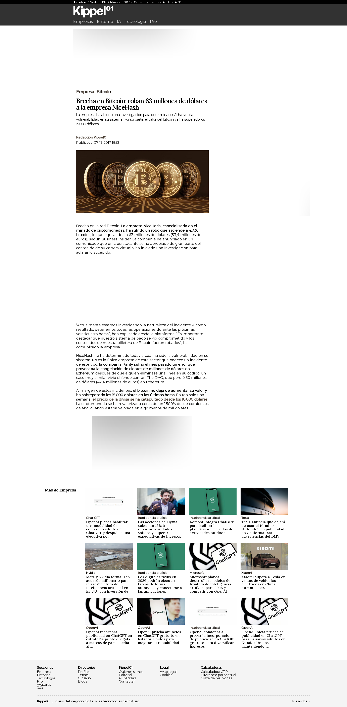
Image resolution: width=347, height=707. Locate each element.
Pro (153, 21)
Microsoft (197, 573)
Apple (167, 2)
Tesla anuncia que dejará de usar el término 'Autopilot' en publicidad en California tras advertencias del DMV (263, 529)
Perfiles (84, 671)
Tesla (245, 518)
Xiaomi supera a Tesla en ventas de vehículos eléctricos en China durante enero (263, 582)
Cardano (139, 2)
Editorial (125, 675)
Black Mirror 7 (111, 2)
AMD (178, 2)
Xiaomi (154, 2)
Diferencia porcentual (218, 675)
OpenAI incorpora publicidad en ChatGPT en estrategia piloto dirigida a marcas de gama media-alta (109, 639)
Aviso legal (168, 671)
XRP (127, 2)
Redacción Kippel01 (91, 137)
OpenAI (92, 628)
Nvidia (94, 2)
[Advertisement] (173, 58)
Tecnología (135, 21)
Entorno (105, 21)
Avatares (44, 684)
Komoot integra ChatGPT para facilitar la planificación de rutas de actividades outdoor (212, 527)
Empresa (85, 91)
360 (40, 688)
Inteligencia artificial (153, 518)
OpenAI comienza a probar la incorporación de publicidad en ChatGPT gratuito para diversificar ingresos (213, 639)
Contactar (127, 681)
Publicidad (127, 678)
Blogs (82, 681)
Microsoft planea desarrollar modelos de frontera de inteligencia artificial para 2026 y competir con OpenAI (210, 584)
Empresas (83, 21)
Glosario (84, 678)
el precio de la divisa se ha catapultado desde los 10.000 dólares (150, 399)
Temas (83, 675)
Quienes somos (131, 671)
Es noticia (80, 2)
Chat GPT (93, 518)
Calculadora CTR (214, 671)
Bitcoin (103, 91)
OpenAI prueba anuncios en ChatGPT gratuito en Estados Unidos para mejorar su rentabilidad (159, 637)
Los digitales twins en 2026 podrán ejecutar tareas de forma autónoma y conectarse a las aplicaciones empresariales (160, 586)
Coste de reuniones (216, 678)
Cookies (166, 675)
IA (119, 21)
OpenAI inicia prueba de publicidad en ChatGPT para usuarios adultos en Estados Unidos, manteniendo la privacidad (263, 641)
